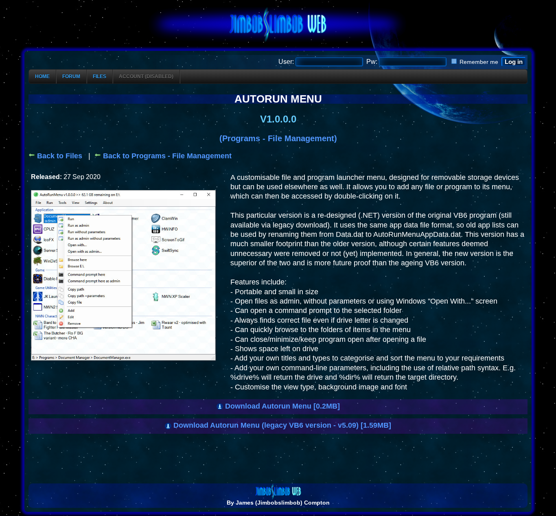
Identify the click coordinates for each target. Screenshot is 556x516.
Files (99, 76)
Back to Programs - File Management (166, 156)
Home (42, 76)
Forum (71, 76)
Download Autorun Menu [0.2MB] (281, 406)
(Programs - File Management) (278, 138)
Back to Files (58, 156)
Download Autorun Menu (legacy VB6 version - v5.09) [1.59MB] (281, 425)
